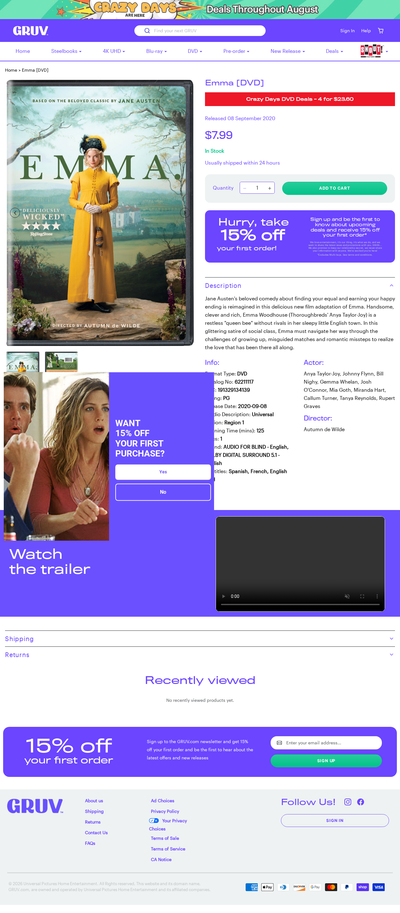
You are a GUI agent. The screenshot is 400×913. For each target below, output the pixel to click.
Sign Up (326, 760)
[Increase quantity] (270, 188)
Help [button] (366, 30)
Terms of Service (168, 848)
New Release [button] (286, 51)
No (163, 492)
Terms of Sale (165, 838)
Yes (163, 471)
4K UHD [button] (112, 51)
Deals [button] (333, 51)
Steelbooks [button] (65, 51)
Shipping (94, 811)
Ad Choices (162, 800)
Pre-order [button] (235, 51)
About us (94, 800)
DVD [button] (193, 51)
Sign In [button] (347, 30)
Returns (93, 821)
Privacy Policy (165, 811)
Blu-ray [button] (155, 51)
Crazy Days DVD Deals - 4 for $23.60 (300, 99)
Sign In (335, 820)
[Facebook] (360, 801)
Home (23, 51)
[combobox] (200, 30)
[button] (380, 30)
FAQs (90, 843)
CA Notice (161, 859)
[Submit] (146, 30)
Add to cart (334, 188)
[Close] (206, 379)
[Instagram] (347, 801)
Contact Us (96, 832)
